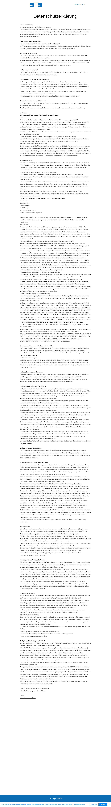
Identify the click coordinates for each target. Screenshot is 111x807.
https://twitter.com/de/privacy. (29, 614)
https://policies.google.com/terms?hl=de (32, 691)
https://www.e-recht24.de (28, 698)
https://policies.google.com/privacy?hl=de (33, 688)
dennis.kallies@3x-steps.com (33, 212)
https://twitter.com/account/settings (31, 636)
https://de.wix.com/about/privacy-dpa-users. (33, 143)
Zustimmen (103, 804)
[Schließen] (109, 804)
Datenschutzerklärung (79, 804)
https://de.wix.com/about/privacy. (66, 136)
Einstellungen (94, 804)
